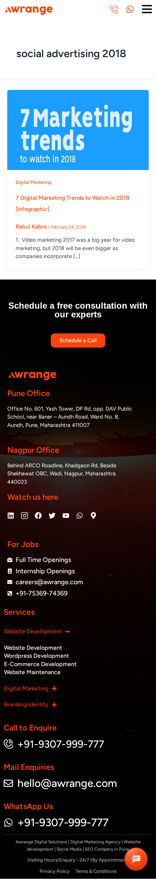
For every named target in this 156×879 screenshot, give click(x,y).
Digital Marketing (34, 182)
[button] (136, 859)
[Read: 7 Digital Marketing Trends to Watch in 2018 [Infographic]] (78, 129)
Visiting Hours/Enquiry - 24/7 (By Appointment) (78, 860)
